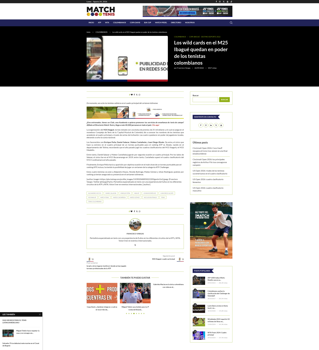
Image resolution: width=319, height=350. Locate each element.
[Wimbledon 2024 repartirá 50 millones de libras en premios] (199, 322)
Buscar (196, 95)
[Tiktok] (231, 2)
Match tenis (104, 197)
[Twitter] (224, 2)
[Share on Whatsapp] (139, 95)
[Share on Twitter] (137, 95)
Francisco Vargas (183, 68)
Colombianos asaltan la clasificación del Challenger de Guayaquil (219, 293)
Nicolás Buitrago (150, 197)
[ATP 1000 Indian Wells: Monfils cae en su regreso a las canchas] (199, 281)
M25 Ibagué (92, 197)
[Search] (231, 22)
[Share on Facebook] (134, 95)
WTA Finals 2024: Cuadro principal (217, 334)
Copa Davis (135, 22)
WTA (107, 22)
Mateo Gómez (135, 197)
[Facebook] (216, 2)
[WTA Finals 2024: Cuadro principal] (199, 335)
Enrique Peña (125, 193)
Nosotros (190, 22)
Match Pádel (161, 22)
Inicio (91, 22)
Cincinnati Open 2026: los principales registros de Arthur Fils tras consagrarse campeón (210, 162)
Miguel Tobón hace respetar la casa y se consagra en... (27, 332)
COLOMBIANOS (119, 22)
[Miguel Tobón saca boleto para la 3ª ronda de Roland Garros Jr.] (135, 293)
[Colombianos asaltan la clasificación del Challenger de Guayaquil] (199, 294)
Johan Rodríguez (149, 193)
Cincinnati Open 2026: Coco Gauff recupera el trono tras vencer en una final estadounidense (210, 151)
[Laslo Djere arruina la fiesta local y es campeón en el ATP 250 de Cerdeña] (199, 309)
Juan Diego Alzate (166, 193)
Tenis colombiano (95, 201)
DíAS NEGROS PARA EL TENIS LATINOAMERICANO (14, 321)
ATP (99, 22)
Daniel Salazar (110, 193)
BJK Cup (147, 22)
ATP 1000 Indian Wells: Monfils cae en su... (216, 279)
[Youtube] (227, 2)
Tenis (163, 197)
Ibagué (136, 193)
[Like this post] (132, 95)
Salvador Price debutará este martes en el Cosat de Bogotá (20, 344)
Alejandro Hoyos (94, 193)
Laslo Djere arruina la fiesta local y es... (218, 307)
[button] (90, 298)
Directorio (176, 22)
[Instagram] (220, 2)
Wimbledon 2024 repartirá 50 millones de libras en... (219, 320)
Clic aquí (155, 125)
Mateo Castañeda (119, 197)
